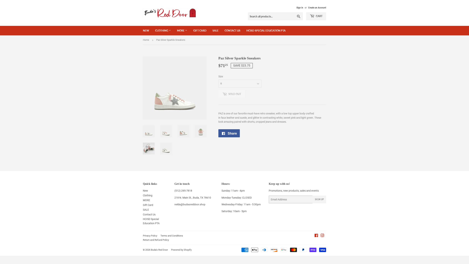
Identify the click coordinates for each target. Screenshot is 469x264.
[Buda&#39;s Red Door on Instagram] (322, 235)
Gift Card (199, 30)
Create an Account (317, 7)
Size (220, 76)
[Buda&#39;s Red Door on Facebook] (316, 235)
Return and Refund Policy (156, 240)
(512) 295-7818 (183, 190)
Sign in (299, 7)
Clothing (162, 30)
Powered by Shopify (181, 249)
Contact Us (232, 30)
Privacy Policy (150, 235)
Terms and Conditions (171, 235)
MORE (181, 30)
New (146, 30)
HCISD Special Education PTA (266, 30)
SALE (216, 30)
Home (146, 39)
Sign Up (319, 199)
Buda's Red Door (159, 249)
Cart (318, 16)
